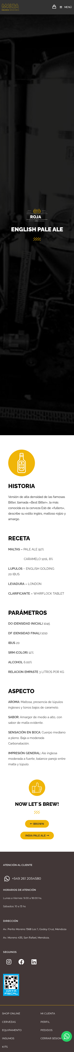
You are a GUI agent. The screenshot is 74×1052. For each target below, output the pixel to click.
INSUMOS (8, 1038)
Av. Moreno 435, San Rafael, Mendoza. (26, 937)
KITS (5, 1046)
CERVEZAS (9, 1021)
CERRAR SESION (50, 1038)
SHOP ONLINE (11, 1013)
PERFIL (45, 1021)
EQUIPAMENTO (12, 1030)
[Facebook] (21, 962)
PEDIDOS (46, 1030)
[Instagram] (9, 962)
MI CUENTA (47, 1013)
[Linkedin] (34, 962)
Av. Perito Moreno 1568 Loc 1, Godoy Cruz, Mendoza (34, 929)
